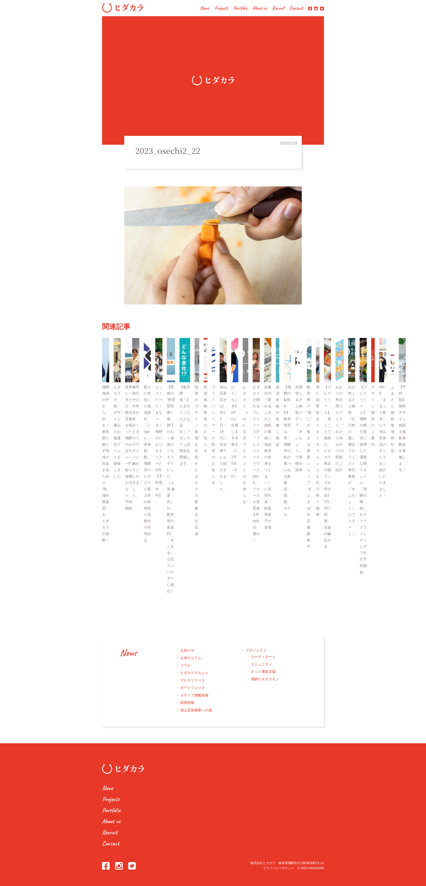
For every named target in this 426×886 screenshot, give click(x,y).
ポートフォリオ (192, 688)
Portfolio (240, 8)
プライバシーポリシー (278, 868)
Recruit (278, 8)
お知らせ (187, 650)
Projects (221, 8)
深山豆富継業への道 (196, 710)
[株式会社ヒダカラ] (122, 11)
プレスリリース (192, 680)
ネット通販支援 (263, 671)
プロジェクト (256, 650)
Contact (296, 8)
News (204, 8)
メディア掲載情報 (194, 695)
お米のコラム (190, 658)
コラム (185, 665)
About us (259, 8)
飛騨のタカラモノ (265, 679)
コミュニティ (261, 664)
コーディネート (263, 657)
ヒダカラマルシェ (194, 673)
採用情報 (187, 703)
